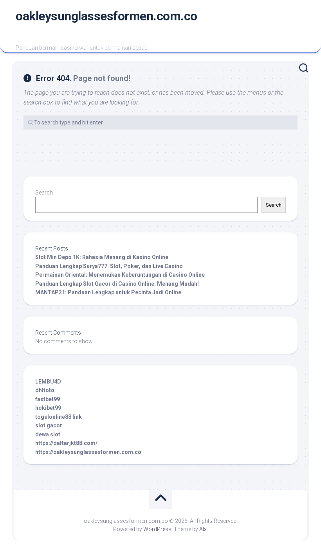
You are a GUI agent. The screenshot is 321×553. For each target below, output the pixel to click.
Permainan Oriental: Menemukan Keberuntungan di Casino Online (120, 275)
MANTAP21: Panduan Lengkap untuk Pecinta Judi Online (108, 292)
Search (44, 192)
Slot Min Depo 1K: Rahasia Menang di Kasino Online (101, 257)
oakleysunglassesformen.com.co (106, 16)
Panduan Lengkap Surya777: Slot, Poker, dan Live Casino (109, 266)
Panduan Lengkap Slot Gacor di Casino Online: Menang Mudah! (117, 284)
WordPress (157, 529)
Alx (203, 529)
